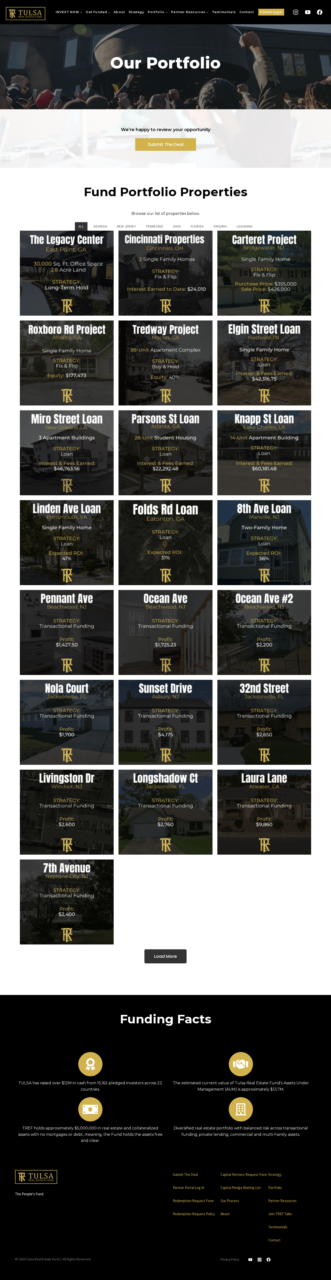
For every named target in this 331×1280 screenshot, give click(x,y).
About (119, 12)
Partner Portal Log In (188, 1187)
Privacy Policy (230, 1259)
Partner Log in (271, 12)
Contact (246, 12)
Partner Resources (282, 1200)
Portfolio (275, 1187)
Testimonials (224, 12)
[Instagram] (295, 12)
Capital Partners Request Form (244, 1174)
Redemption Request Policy (194, 1214)
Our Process (230, 1200)
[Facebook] (319, 12)
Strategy (136, 12)
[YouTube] (307, 12)
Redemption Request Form (193, 1200)
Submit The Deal (185, 1174)
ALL (81, 226)
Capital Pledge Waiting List (241, 1187)
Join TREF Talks (280, 1214)
